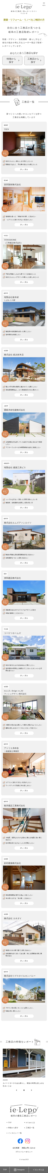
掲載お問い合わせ (29, 1148)
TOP (10, 1122)
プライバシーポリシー (24, 1152)
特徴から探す (13, 1128)
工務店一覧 (30, 1128)
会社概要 (16, 1148)
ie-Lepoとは (30, 1122)
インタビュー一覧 (15, 1133)
